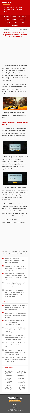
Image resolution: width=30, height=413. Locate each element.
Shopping (15, 25)
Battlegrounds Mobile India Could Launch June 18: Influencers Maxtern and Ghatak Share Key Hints (14, 337)
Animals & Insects (12, 19)
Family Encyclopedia (10, 29)
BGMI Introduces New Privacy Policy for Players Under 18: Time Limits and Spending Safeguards (15, 307)
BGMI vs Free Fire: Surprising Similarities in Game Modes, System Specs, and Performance (14, 260)
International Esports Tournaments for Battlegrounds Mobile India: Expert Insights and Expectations (15, 285)
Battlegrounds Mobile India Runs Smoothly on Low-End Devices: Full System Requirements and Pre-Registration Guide (14, 293)
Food (16, 22)
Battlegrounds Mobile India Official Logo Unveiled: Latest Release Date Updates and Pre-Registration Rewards (15, 330)
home (7, 16)
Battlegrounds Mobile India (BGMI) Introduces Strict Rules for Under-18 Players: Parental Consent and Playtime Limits (15, 276)
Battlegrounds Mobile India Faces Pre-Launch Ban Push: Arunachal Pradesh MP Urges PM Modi (15, 359)
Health (21, 19)
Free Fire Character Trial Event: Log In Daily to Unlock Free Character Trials (15, 254)
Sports (24, 16)
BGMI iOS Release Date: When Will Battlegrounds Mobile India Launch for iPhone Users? (15, 268)
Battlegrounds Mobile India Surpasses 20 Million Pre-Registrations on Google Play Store (15, 315)
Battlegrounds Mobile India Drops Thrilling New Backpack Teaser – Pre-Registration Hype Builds (15, 352)
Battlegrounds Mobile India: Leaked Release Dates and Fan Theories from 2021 (15, 345)
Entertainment (16, 16)
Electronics (9, 22)
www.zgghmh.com (15, 409)
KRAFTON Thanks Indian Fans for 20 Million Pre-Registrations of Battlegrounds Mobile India (15, 322)
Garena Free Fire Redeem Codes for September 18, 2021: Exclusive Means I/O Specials (15, 251)
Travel (22, 22)
